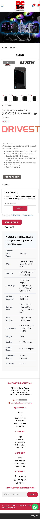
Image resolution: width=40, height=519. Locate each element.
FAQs (20, 458)
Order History (20, 445)
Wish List (20, 448)
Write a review (27, 215)
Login (20, 437)
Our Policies (20, 461)
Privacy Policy (20, 463)
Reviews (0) (10, 227)
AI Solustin (20, 421)
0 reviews (16, 215)
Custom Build (20, 418)
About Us (20, 426)
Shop (12, 47)
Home (4, 47)
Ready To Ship (20, 423)
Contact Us (20, 466)
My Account (20, 442)
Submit (20, 208)
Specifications (11, 222)
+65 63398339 (21, 400)
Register (20, 439)
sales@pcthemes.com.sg (21, 403)
